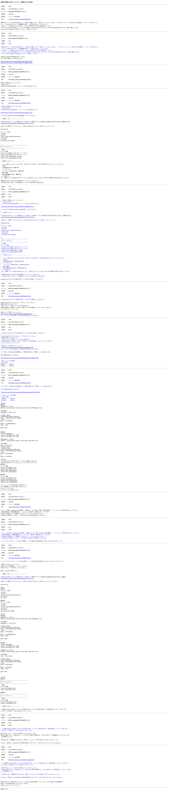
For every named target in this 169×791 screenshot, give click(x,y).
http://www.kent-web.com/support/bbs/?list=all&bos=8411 (16, 62)
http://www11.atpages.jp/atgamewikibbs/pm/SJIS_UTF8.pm (17, 123)
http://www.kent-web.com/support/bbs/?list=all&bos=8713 (16, 61)
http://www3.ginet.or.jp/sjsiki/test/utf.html (20, 19)
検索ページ (4, 789)
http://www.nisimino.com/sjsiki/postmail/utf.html (21, 759)
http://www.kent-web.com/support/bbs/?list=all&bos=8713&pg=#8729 (20, 358)
